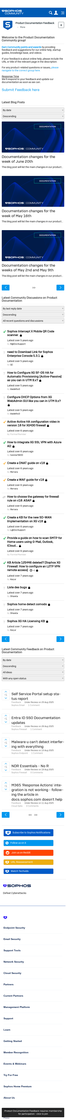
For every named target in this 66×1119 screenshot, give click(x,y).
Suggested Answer (4, 422)
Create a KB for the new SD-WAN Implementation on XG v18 (29, 519)
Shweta (14, 596)
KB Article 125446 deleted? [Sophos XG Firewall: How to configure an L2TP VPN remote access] (33, 566)
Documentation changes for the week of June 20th (28, 159)
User (56, 13)
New (61, 25)
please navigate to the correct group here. (30, 69)
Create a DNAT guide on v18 (26, 463)
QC (11, 364)
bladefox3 (15, 389)
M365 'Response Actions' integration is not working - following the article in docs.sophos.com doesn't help (37, 792)
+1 (34, 570)
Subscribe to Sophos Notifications (31, 832)
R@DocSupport (18, 343)
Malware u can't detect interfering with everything (37, 744)
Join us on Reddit (20, 852)
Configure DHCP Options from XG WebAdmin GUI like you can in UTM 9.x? (34, 399)
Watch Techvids (20, 871)
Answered (4, 331)
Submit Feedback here (20, 89)
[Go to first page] (30, 815)
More (22, 27)
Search (51, 13)
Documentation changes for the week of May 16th (28, 213)
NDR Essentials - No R (30, 765)
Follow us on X (18, 842)
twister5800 (16, 454)
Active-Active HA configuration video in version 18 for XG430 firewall (33, 423)
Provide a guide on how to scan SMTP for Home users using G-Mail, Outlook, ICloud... (34, 541)
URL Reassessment (22, 862)
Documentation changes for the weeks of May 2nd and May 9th (28, 267)
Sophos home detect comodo (27, 604)
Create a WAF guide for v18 (25, 480)
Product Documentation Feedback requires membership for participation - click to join (33, 1112)
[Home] (17, 12)
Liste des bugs (17, 587)
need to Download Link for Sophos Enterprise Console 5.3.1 (30, 354)
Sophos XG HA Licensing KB (26, 621)
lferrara (14, 471)
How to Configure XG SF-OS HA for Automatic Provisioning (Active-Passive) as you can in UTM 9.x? (34, 376)
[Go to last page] (34, 287)
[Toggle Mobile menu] (61, 13)
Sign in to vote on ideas (6, 691)
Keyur (13, 579)
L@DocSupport (18, 529)
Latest (20, 340)
